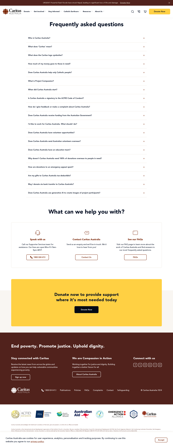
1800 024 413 (50, 390)
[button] (27, 11)
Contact (110, 390)
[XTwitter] (140, 365)
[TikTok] (160, 365)
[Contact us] (139, 11)
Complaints (98, 390)
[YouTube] (155, 365)
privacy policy (37, 442)
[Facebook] (135, 365)
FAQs (86, 390)
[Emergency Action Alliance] (117, 414)
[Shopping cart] (145, 11)
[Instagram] (145, 365)
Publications (65, 390)
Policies (77, 390)
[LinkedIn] (150, 365)
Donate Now (125, 3)
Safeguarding (123, 390)
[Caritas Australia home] (12, 11)
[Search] (132, 11)
